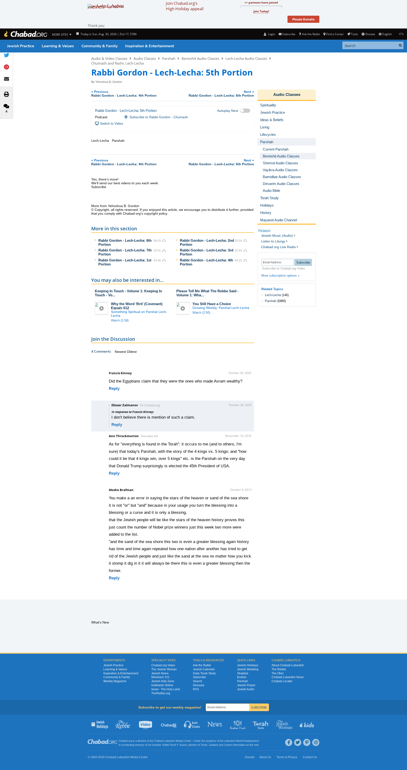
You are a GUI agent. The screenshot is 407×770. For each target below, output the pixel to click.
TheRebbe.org (160, 693)
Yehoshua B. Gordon (108, 82)
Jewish (228, 744)
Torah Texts (261, 724)
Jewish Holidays (247, 665)
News (215, 724)
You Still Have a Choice (211, 304)
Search (197, 681)
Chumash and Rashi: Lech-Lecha (117, 63)
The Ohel (277, 673)
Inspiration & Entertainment (149, 46)
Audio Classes (145, 58)
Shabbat (242, 673)
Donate (370, 34)
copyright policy (155, 213)
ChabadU (169, 724)
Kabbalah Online (162, 685)
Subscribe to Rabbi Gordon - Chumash (158, 117)
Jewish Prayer (246, 685)
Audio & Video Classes (109, 58)
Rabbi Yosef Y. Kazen (174, 744)
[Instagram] (315, 742)
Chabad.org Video (163, 665)
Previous (124, 93)
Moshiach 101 (160, 677)
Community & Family (99, 46)
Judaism (213, 744)
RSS (196, 689)
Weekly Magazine (114, 681)
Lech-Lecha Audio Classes (246, 58)
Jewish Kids (307, 724)
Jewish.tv (146, 724)
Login (271, 34)
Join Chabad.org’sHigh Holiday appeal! (185, 5)
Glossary (198, 685)
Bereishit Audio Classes (200, 58)
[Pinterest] (306, 742)
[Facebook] (288, 742)
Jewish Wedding (248, 669)
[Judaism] (25, 34)
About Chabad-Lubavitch (288, 665)
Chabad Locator (282, 681)
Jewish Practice (20, 46)
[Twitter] (297, 742)
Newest (121, 352)
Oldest (132, 352)
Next (221, 93)
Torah (204, 744)
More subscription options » (280, 275)
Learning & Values (58, 46)
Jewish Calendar (204, 669)
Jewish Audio (245, 689)
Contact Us (310, 757)
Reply (114, 388)
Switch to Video (111, 123)
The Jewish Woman (164, 669)
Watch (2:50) (201, 312)
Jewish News (159, 673)
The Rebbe (279, 669)
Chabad (158, 740)
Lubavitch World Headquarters (241, 740)
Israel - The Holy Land (165, 689)
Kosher (241, 677)
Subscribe (199, 677)
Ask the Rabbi (311, 34)
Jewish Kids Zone (162, 681)
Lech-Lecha (273, 295)
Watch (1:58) (120, 320)
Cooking (238, 724)
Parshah (168, 58)
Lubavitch (169, 740)
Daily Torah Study (204, 673)
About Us (265, 757)
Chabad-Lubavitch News (288, 677)
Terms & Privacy (287, 757)
